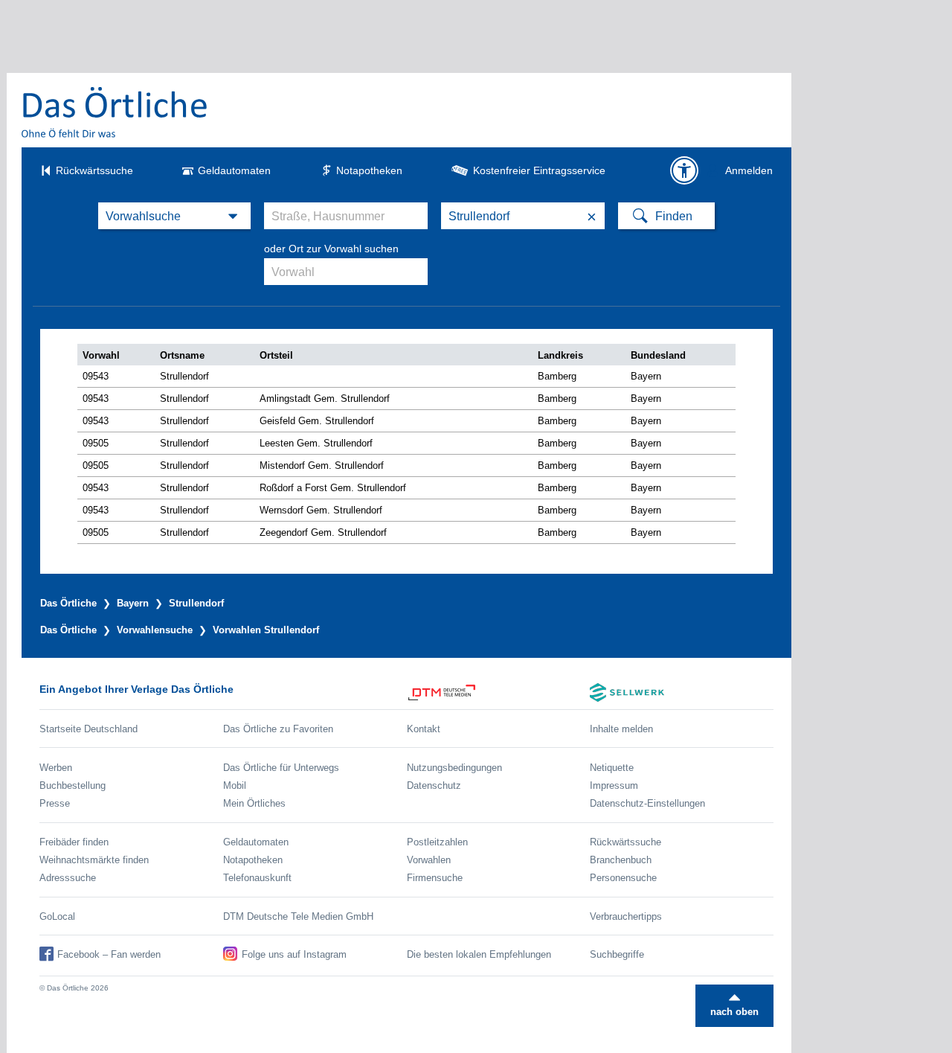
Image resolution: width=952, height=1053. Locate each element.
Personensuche (623, 877)
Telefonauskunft (257, 877)
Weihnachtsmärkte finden (94, 859)
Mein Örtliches (254, 803)
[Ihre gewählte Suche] (174, 215)
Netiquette (612, 767)
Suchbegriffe (617, 954)
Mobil (234, 785)
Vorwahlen (429, 859)
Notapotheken (369, 170)
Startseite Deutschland (88, 728)
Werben (55, 767)
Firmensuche (435, 877)
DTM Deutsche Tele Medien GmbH (298, 916)
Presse (54, 803)
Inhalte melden (621, 728)
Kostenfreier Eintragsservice (539, 170)
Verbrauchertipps (626, 916)
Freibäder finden (74, 842)
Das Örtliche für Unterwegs (281, 767)
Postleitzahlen (437, 842)
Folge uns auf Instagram (294, 954)
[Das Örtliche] (115, 112)
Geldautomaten (234, 170)
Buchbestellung (72, 785)
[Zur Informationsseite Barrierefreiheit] (684, 170)
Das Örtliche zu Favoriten (278, 728)
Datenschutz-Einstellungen (647, 803)
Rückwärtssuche (94, 170)
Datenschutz (434, 785)
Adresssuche (67, 877)
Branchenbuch (621, 859)
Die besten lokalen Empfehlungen (479, 954)
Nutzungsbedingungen (454, 767)
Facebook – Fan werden (109, 954)
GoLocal (57, 916)
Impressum (614, 785)
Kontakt (423, 728)
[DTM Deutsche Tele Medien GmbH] (499, 692)
